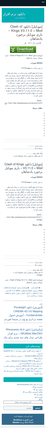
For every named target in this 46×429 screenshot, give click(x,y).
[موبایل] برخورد (22, 287)
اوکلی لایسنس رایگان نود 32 (32, 392)
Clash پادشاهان (26, 290)
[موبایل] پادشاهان (10, 287)
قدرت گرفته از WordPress (23, 420)
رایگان (40, 399)
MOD (18, 290)
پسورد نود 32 (37, 389)
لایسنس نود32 (37, 387)
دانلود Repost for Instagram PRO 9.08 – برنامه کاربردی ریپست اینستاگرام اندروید (24, 362)
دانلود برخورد (20, 293)
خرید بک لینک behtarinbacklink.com (29, 384)
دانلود (28, 293)
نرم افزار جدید (32, 295)
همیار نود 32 (38, 394)
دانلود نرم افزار (14, 13)
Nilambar (16, 422)
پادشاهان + (34, 293)
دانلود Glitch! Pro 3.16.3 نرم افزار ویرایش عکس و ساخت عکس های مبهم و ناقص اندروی (23, 367)
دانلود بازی (35, 287)
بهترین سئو (38, 397)
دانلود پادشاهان (10, 293)
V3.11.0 (12, 290)
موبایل (40, 295)
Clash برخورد (37, 290)
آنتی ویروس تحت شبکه (23, 402)
